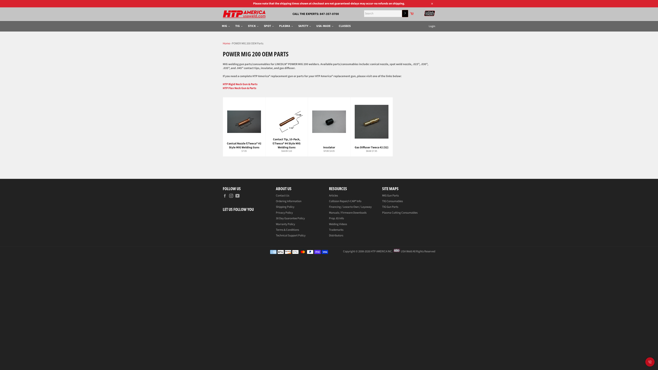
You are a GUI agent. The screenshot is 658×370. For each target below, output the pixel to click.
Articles (333, 196)
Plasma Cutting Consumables (400, 213)
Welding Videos (338, 224)
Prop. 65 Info (336, 218)
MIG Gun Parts (390, 196)
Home (226, 43)
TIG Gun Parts (390, 207)
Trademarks (336, 230)
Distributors (336, 235)
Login (432, 26)
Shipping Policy (285, 207)
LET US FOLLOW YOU (238, 209)
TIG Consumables (392, 201)
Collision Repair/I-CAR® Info (345, 201)
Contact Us (282, 196)
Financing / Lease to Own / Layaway (350, 207)
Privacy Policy (284, 213)
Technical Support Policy (291, 235)
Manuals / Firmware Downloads (348, 213)
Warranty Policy (285, 224)
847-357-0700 (329, 14)
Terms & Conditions (287, 230)
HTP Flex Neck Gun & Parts (239, 88)
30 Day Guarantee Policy (290, 218)
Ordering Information (288, 201)
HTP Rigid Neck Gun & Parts (240, 84)
